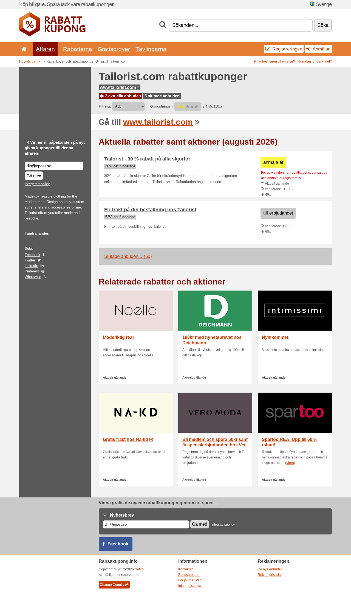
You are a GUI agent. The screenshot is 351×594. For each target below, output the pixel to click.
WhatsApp (33, 277)
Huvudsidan (28, 61)
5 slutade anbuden (162, 96)
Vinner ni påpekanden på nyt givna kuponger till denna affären (55, 148)
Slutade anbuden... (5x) (128, 256)
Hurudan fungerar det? (315, 61)
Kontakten (185, 569)
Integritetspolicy (37, 184)
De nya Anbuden (270, 569)
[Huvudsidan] (22, 49)
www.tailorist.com (118, 87)
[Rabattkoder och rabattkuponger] (52, 35)
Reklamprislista (269, 575)
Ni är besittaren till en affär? (274, 61)
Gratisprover (114, 49)
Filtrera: (105, 106)
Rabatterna (77, 49)
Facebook (32, 255)
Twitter (30, 260)
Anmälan (320, 49)
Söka (323, 25)
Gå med (34, 175)
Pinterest (32, 271)
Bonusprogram (189, 575)
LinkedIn (31, 266)
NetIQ (139, 569)
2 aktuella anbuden (122, 96)
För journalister (189, 580)
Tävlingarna (150, 49)
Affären (45, 49)
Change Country (112, 585)
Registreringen (286, 49)
